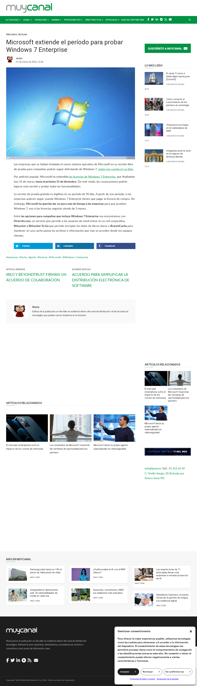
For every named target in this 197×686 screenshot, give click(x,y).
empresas (13, 257)
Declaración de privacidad (167, 679)
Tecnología (40, 20)
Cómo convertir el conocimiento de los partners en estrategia (177, 102)
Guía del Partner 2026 (132, 20)
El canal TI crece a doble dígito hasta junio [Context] (178, 76)
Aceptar (124, 672)
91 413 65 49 (177, 468)
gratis (33, 257)
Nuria (35, 307)
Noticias (22, 34)
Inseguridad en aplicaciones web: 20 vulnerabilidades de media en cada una (44, 592)
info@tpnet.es (153, 468)
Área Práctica (93, 20)
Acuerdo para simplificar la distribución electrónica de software (100, 280)
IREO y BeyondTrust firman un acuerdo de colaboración (36, 277)
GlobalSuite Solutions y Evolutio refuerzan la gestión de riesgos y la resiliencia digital (172, 597)
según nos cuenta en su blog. (115, 169)
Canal (26, 20)
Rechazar (148, 672)
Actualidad (12, 20)
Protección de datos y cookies (142, 679)
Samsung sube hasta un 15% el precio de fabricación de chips (46, 571)
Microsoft (55, 257)
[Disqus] (70, 504)
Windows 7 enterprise (76, 257)
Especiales (111, 20)
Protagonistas (72, 20)
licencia (43, 257)
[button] (190, 631)
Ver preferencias (174, 672)
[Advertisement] (70, 363)
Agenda (55, 20)
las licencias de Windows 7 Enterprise (91, 176)
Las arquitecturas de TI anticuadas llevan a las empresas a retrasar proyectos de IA (172, 574)
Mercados (11, 34)
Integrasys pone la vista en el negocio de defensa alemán (178, 153)
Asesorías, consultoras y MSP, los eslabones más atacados (108, 591)
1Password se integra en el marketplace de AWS (177, 128)
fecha (24, 257)
